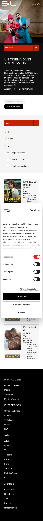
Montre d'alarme (11, 399)
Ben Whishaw (31, 197)
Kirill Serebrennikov (31, 194)
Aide (6, 435)
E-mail (7, 459)
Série (10, 139)
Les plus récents (18, 153)
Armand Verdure (29, 343)
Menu (37, 4)
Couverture (9, 489)
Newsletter (9, 494)
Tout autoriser (21, 297)
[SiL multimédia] (11, 3)
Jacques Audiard (29, 340)
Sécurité (8, 468)
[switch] (36, 264)
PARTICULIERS (12, 379)
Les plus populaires (19, 166)
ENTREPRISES (12, 405)
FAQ (6, 429)
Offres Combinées (12, 385)
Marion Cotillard (32, 353)
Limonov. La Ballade (12, 191)
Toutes (8, 123)
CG (5, 478)
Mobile (7, 390)
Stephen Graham (31, 320)
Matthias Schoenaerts (31, 357)
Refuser (21, 312)
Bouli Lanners (31, 345)
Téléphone (8, 455)
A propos (9, 484)
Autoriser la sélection (21, 305)
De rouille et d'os (12, 337)
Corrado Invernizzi (30, 202)
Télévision (8, 394)
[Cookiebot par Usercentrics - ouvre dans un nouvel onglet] (30, 211)
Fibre (6, 464)
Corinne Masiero (29, 351)
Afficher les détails (28, 289)
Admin (7, 441)
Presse (7, 503)
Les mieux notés (18, 159)
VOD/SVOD (9, 48)
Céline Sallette (31, 199)
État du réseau (10, 473)
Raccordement (10, 508)
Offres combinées (12, 411)
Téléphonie (9, 420)
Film (10, 132)
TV (5, 450)
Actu (6, 499)
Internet (7, 415)
